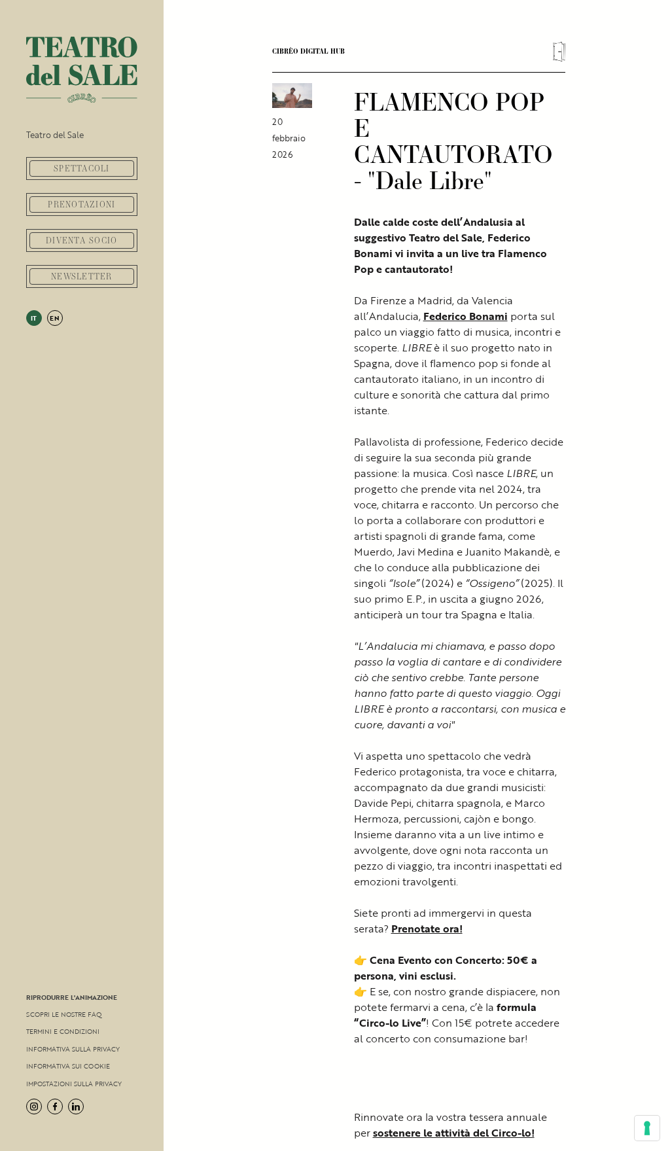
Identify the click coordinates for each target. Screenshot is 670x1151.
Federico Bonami (465, 316)
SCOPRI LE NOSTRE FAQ (63, 1014)
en (55, 318)
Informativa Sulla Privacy (73, 1049)
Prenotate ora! (427, 928)
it (34, 318)
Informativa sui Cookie (68, 1066)
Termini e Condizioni (62, 1031)
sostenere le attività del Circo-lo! (454, 1133)
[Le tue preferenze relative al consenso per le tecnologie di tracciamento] (647, 1128)
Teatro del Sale (55, 135)
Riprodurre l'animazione (71, 997)
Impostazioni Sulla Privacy (74, 1083)
